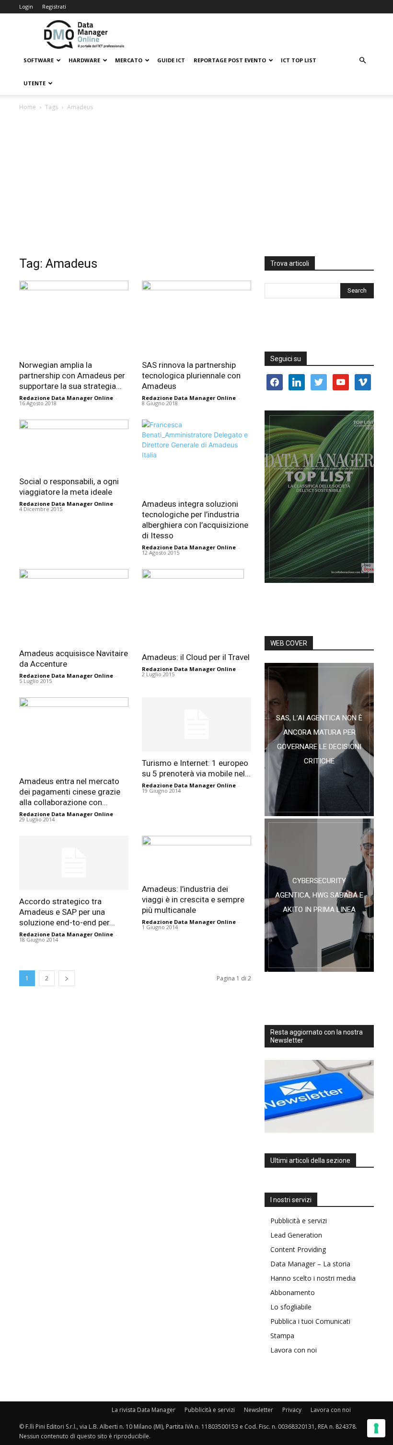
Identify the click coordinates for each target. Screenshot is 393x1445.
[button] (362, 60)
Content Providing (298, 1249)
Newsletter (258, 1410)
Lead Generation (296, 1235)
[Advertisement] (196, 184)
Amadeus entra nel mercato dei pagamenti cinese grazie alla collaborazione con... (69, 791)
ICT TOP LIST (298, 60)
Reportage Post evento (230, 60)
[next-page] (66, 978)
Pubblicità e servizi (298, 1220)
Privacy (291, 1410)
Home (27, 107)
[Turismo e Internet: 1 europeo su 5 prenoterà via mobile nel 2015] (196, 724)
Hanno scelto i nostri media (313, 1278)
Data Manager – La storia (310, 1263)
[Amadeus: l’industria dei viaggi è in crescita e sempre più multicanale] (196, 856)
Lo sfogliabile (291, 1306)
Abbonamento (292, 1292)
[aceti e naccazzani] (319, 895)
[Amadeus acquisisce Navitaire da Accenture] (73, 605)
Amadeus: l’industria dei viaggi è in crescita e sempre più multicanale (193, 899)
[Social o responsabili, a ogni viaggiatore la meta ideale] (73, 445)
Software (38, 60)
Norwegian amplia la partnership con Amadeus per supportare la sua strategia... (72, 375)
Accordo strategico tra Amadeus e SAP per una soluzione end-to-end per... (67, 912)
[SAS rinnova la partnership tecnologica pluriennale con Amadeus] (196, 317)
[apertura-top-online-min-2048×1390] (319, 496)
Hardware (84, 60)
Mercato (128, 60)
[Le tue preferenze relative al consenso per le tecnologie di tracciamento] (376, 1428)
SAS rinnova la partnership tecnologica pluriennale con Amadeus (191, 375)
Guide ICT (171, 60)
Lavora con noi (293, 1349)
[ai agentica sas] (319, 739)
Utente (34, 83)
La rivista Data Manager (143, 1410)
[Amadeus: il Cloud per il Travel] (196, 607)
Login (26, 6)
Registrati (54, 6)
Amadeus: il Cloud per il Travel (196, 657)
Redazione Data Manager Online (66, 397)
